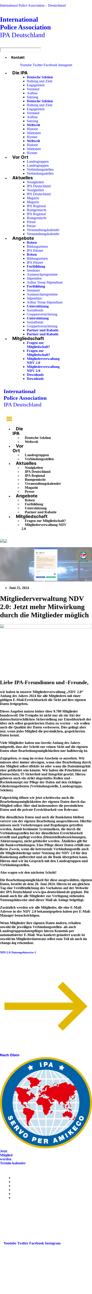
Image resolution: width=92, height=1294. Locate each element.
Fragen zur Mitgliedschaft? (38, 345)
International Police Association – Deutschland (33, 5)
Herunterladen (52, 952)
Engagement (35, 85)
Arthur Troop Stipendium (45, 282)
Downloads (35, 375)
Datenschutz (22, 1197)
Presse (31, 222)
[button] (8, 419)
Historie (32, 129)
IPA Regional (36, 206)
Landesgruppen (38, 161)
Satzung (32, 97)
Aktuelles (22, 177)
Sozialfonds (35, 310)
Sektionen (34, 133)
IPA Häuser (35, 250)
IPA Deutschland (25, 27)
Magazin (33, 198)
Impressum (21, 1194)
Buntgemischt (36, 210)
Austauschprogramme (42, 274)
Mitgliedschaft (28, 338)
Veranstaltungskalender (43, 230)
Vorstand (33, 89)
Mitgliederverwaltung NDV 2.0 (44, 527)
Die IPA (20, 72)
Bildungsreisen (37, 246)
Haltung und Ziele (39, 81)
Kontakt (18, 57)
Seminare (33, 270)
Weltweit (31, 442)
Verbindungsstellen (40, 169)
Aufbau (32, 93)
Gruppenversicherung (42, 314)
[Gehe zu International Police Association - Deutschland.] (2, 541)
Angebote (23, 238)
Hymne (32, 137)
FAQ (16, 1190)
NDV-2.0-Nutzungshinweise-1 (18, 952)
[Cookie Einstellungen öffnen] (33, 1292)
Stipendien (34, 278)
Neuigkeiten (35, 182)
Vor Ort (20, 157)
